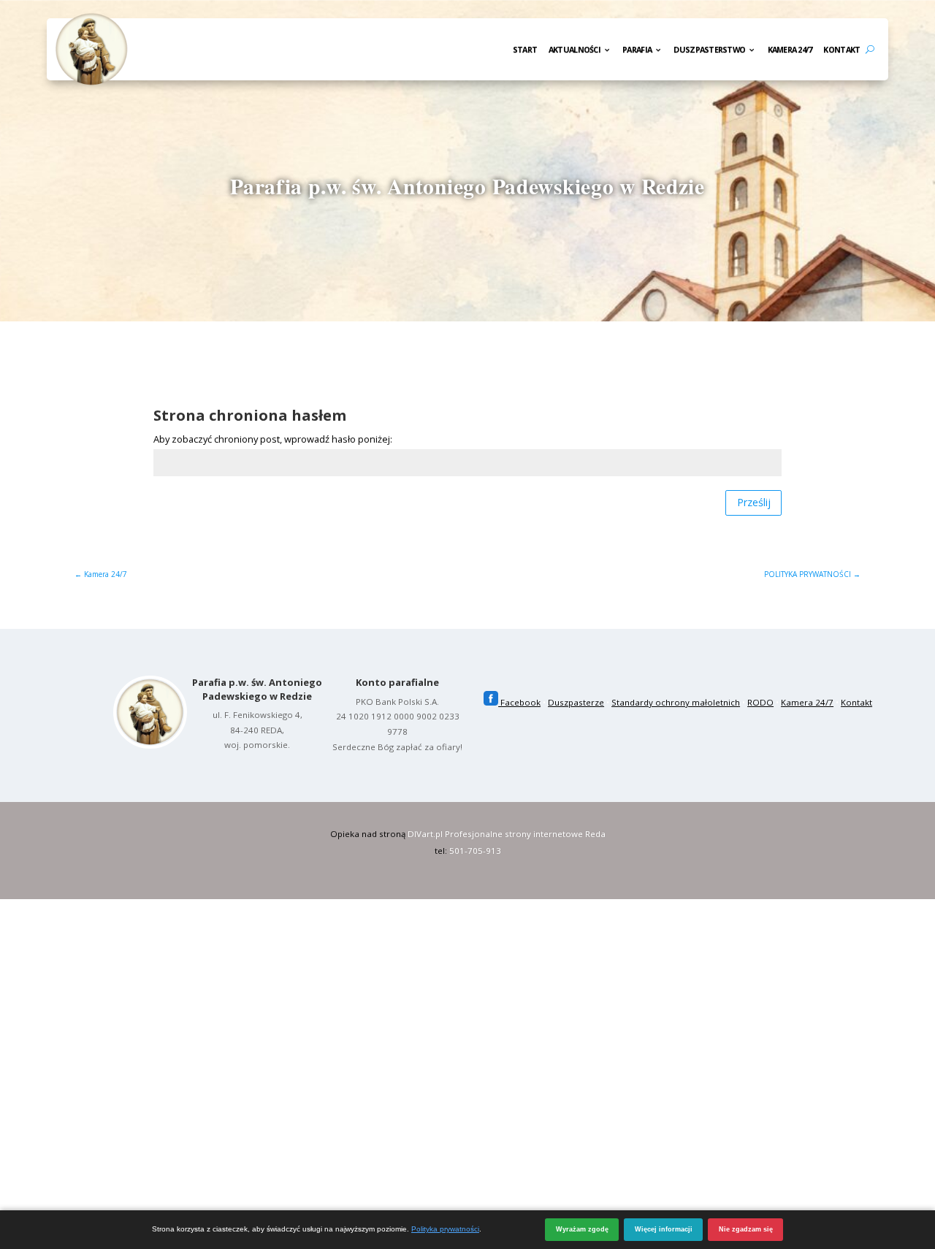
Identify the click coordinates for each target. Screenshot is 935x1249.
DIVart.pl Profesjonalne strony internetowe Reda (507, 833)
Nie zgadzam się (746, 1229)
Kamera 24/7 (790, 50)
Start (525, 50)
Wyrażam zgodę (582, 1229)
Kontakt (841, 50)
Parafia (637, 50)
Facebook (519, 702)
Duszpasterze (576, 702)
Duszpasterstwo (709, 50)
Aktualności (574, 50)
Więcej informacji (663, 1229)
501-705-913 (475, 850)
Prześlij (754, 502)
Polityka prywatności (445, 1229)
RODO (760, 702)
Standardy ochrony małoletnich (675, 702)
